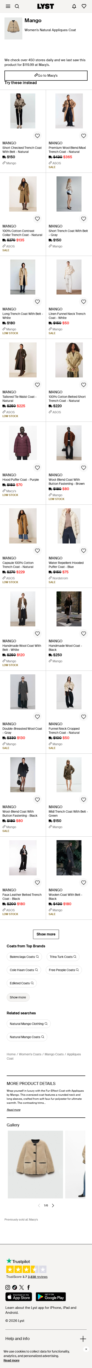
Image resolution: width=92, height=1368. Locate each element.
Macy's (33, 1219)
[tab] (20, 85)
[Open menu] (8, 6)
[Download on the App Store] (18, 1297)
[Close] (86, 1349)
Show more (46, 934)
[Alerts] (74, 6)
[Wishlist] (83, 6)
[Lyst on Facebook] (28, 1288)
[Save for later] (37, 135)
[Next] (53, 1205)
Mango (33, 20)
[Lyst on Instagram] (7, 1288)
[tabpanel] (46, 514)
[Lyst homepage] (45, 6)
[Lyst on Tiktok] (14, 1288)
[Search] (17, 6)
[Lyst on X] (21, 1288)
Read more (11, 1360)
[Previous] (39, 1205)
